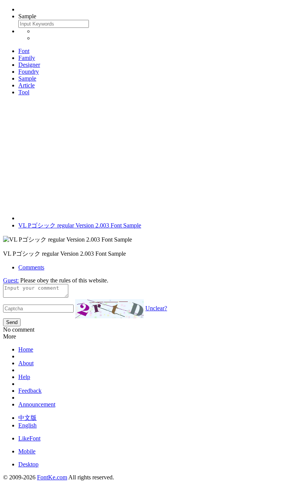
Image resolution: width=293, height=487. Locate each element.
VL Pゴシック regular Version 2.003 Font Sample (79, 225)
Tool (23, 92)
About (26, 363)
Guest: (11, 280)
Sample (27, 78)
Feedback (30, 390)
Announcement (36, 404)
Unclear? (156, 308)
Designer (29, 64)
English (27, 425)
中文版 (27, 417)
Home (25, 349)
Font (23, 51)
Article (26, 85)
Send (12, 322)
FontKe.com (52, 477)
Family (26, 58)
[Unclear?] (109, 308)
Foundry (28, 71)
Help (24, 377)
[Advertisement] (146, 155)
